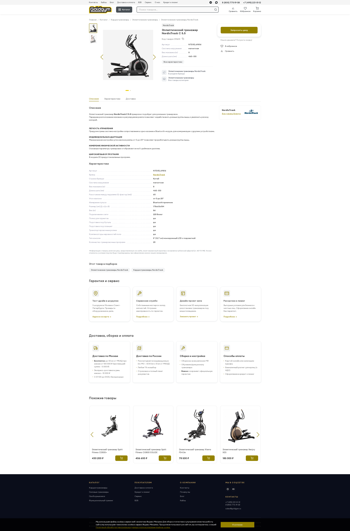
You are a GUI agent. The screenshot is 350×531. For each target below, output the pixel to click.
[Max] (216, 2)
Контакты (93, 2)
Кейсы (104, 2)
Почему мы (185, 492)
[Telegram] (210, 2)
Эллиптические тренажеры (145, 20)
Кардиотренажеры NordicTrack (148, 270)
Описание (94, 98)
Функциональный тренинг (101, 500)
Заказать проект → (189, 316)
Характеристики (112, 98)
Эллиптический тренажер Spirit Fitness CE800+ (107, 451)
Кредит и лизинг (170, 2)
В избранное (231, 46)
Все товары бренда (231, 113)
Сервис (148, 2)
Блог (112, 2)
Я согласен (237, 525)
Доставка (131, 98)
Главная (93, 20)
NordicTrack (168, 25)
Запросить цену (239, 30)
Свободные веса (97, 496)
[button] (154, 57)
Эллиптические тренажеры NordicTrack (179, 20)
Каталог (126, 9)
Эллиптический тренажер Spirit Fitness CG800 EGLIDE (150, 451)
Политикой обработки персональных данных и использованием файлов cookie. (133, 527)
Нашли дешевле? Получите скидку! (236, 40)
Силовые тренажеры (99, 492)
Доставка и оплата (126, 2)
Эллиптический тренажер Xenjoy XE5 (239, 451)
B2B (140, 2)
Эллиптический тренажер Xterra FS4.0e (195, 451)
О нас (157, 2)
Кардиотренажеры (120, 20)
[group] (128, 54)
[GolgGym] (100, 9)
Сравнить (229, 51)
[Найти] (215, 9)
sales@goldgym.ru (233, 508)
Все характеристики (173, 62)
